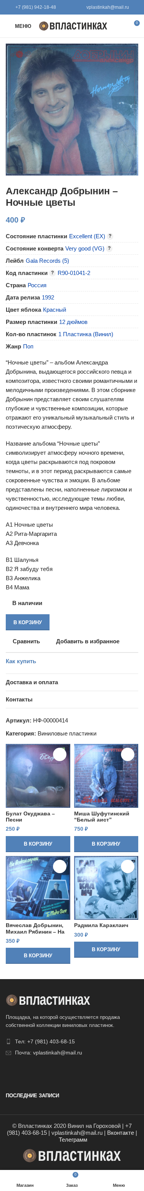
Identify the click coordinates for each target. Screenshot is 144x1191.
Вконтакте (120, 1132)
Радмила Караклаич (101, 925)
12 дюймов (73, 322)
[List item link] (72, 1041)
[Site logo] (73, 25)
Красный (54, 309)
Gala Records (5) (47, 260)
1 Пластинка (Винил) (85, 334)
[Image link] (48, 999)
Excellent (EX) (87, 236)
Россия (37, 285)
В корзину (27, 622)
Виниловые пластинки (67, 733)
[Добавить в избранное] (59, 754)
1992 (48, 297)
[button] (38, 844)
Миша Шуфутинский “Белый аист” (101, 817)
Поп (28, 346)
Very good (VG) (84, 248)
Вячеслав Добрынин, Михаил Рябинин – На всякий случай (35, 931)
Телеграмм (73, 1139)
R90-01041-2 (74, 273)
